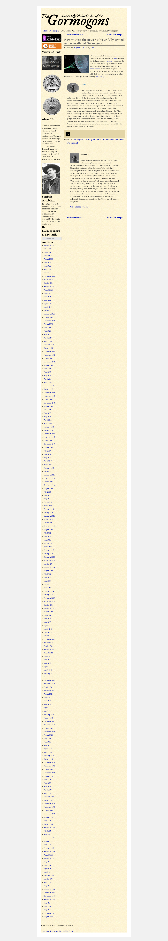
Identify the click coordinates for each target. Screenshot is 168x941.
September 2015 (49, 526)
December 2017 (49, 434)
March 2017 (48, 465)
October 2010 (48, 728)
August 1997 (48, 841)
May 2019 (47, 375)
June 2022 (47, 262)
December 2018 (49, 393)
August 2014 (48, 571)
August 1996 (48, 855)
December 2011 (49, 680)
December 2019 (49, 351)
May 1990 (47, 886)
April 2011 (47, 708)
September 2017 (49, 444)
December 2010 (49, 721)
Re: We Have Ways (73, 35)
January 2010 (48, 759)
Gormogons (54, 31)
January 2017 (48, 471)
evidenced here (95, 69)
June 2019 (47, 372)
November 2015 (49, 519)
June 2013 (47, 619)
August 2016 (48, 489)
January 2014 (48, 595)
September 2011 (49, 691)
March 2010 (48, 752)
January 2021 (48, 310)
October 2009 (48, 769)
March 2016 (48, 506)
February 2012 (49, 673)
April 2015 (48, 543)
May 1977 (47, 903)
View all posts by (79, 207)
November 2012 (49, 643)
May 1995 (47, 862)
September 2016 (49, 485)
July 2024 (47, 249)
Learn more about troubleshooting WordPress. (57, 931)
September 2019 (49, 362)
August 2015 (48, 530)
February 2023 (49, 256)
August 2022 (48, 259)
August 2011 (48, 694)
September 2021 (49, 286)
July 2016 (47, 492)
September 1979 (49, 899)
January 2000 (48, 824)
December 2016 (49, 475)
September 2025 (49, 245)
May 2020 (47, 334)
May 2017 (47, 458)
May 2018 (47, 417)
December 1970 (49, 913)
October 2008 (48, 810)
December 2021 (49, 276)
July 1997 (47, 845)
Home (45, 31)
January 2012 (48, 677)
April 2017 (48, 461)
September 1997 (49, 838)
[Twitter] (68, 134)
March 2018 (48, 423)
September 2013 (49, 608)
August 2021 (48, 290)
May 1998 (47, 834)
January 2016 (48, 512)
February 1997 (49, 848)
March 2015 (48, 547)
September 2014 (49, 567)
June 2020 (47, 331)
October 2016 (48, 482)
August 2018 (48, 406)
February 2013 (49, 632)
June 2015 (47, 536)
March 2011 (48, 711)
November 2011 (49, 684)
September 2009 (49, 773)
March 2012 (48, 670)
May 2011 (47, 704)
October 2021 (48, 283)
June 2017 (47, 454)
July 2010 (47, 739)
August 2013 (48, 612)
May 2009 (47, 786)
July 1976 (47, 906)
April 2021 (48, 304)
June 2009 (47, 783)
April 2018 (48, 420)
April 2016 (48, 502)
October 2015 (48, 523)
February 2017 (49, 468)
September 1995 (49, 858)
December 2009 (49, 762)
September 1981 (49, 896)
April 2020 (48, 338)
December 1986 (49, 893)
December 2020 (49, 314)
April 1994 (48, 869)
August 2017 (48, 447)
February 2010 (49, 756)
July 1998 (47, 831)
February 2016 (49, 509)
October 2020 (48, 317)
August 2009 (48, 776)
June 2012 (47, 660)
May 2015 (47, 540)
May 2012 (47, 663)
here (115, 58)
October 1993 (48, 879)
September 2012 (49, 649)
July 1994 (47, 865)
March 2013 (48, 629)
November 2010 (49, 725)
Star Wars (119, 139)
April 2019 (48, 379)
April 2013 (48, 626)
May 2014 (47, 581)
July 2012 (47, 656)
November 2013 (49, 602)
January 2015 (48, 554)
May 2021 (47, 300)
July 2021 (47, 293)
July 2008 (47, 821)
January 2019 (48, 389)
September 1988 (49, 889)
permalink (73, 143)
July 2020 (47, 328)
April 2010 (48, 749)
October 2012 (48, 646)
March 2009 (48, 793)
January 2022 (48, 273)
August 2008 (48, 817)
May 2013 (47, 622)
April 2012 (48, 667)
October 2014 (48, 564)
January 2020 (48, 348)
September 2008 (49, 814)
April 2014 (48, 584)
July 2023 (47, 252)
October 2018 (48, 399)
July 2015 (47, 533)
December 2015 (49, 516)
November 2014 (49, 560)
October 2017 (48, 441)
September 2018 (49, 403)
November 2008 (49, 807)
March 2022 (48, 269)
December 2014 (49, 557)
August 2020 (48, 324)
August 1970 (48, 917)
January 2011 (48, 718)
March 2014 (48, 588)
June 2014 (47, 578)
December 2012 (49, 639)
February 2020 (49, 345)
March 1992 (48, 882)
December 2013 (49, 598)
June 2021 (47, 297)
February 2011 (49, 715)
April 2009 (48, 790)
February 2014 (49, 591)
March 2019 (48, 382)
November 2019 (49, 355)
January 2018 (48, 430)
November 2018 (49, 396)
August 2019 (48, 365)
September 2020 (49, 321)
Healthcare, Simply (116, 35)
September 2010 (49, 732)
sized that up (100, 76)
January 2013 (48, 636)
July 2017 (47, 451)
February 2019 (49, 386)
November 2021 (49, 280)
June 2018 (47, 413)
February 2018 (49, 427)
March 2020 (48, 341)
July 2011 (47, 697)
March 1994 (48, 872)
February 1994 (49, 875)
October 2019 (48, 358)
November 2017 (49, 437)
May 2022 (47, 266)
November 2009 (49, 766)
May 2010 (47, 745)
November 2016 (49, 478)
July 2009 (47, 780)
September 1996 (49, 851)
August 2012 (48, 653)
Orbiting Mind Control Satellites (99, 139)
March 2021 (48, 307)
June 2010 (47, 742)
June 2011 (47, 701)
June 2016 (47, 495)
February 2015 (49, 550)
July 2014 (47, 574)
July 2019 (47, 369)
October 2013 (48, 605)
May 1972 (47, 910)
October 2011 (48, 687)
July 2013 (47, 615)
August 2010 (48, 735)
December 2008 (49, 804)
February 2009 (49, 797)
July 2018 (47, 410)
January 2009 (48, 800)
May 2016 (47, 499)
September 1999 (49, 827)
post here (109, 61)
